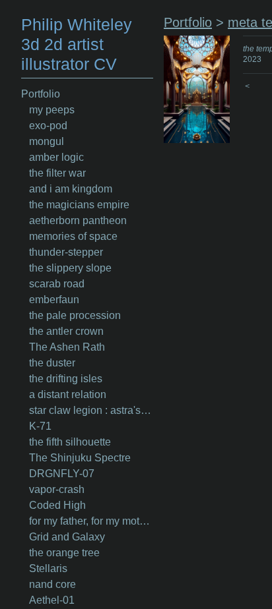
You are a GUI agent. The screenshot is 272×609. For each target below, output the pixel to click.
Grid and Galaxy (67, 536)
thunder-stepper (66, 252)
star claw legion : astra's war (91, 410)
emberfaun (54, 299)
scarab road (57, 283)
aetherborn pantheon (78, 220)
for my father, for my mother (91, 521)
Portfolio (40, 94)
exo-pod (48, 125)
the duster (52, 362)
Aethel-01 (52, 600)
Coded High (57, 505)
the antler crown (66, 331)
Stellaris (48, 568)
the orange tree (64, 552)
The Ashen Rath (67, 347)
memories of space (73, 236)
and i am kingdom (70, 188)
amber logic (56, 157)
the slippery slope (70, 268)
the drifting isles (65, 378)
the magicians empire (79, 204)
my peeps (52, 109)
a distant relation (67, 394)
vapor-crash (57, 489)
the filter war (57, 173)
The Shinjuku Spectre (80, 457)
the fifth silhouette (70, 442)
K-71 (40, 426)
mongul (46, 141)
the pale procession (75, 315)
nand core (52, 584)
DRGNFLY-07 (61, 473)
